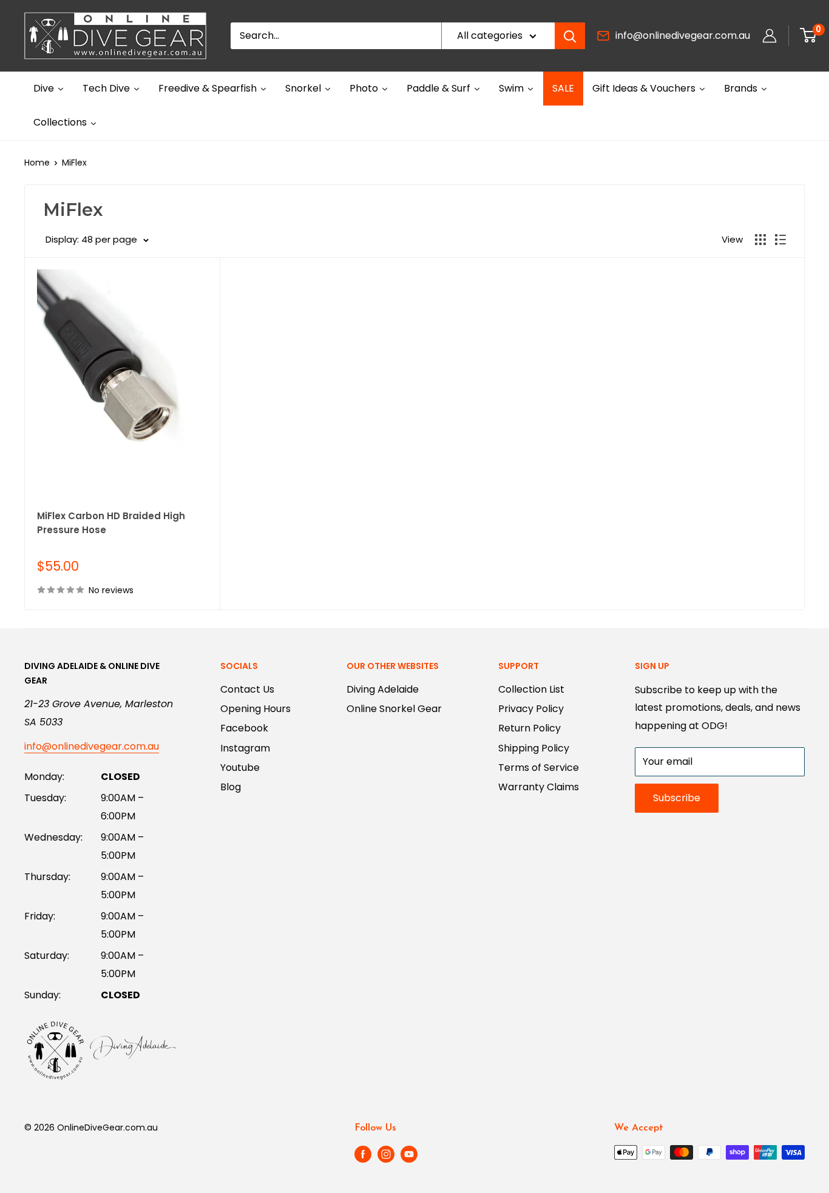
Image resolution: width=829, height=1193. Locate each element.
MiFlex (74, 162)
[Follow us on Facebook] (362, 1153)
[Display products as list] (780, 239)
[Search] (570, 35)
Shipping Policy (533, 748)
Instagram (245, 748)
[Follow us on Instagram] (385, 1153)
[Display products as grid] (760, 239)
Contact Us (247, 689)
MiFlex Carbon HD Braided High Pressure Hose (111, 522)
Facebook (244, 728)
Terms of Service (538, 768)
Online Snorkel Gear (394, 709)
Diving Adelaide (383, 689)
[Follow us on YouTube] (409, 1153)
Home (37, 162)
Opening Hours (255, 709)
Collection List (531, 689)
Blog (230, 787)
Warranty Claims (538, 787)
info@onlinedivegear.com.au (682, 35)
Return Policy (529, 728)
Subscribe (676, 798)
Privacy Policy (531, 709)
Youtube (240, 768)
